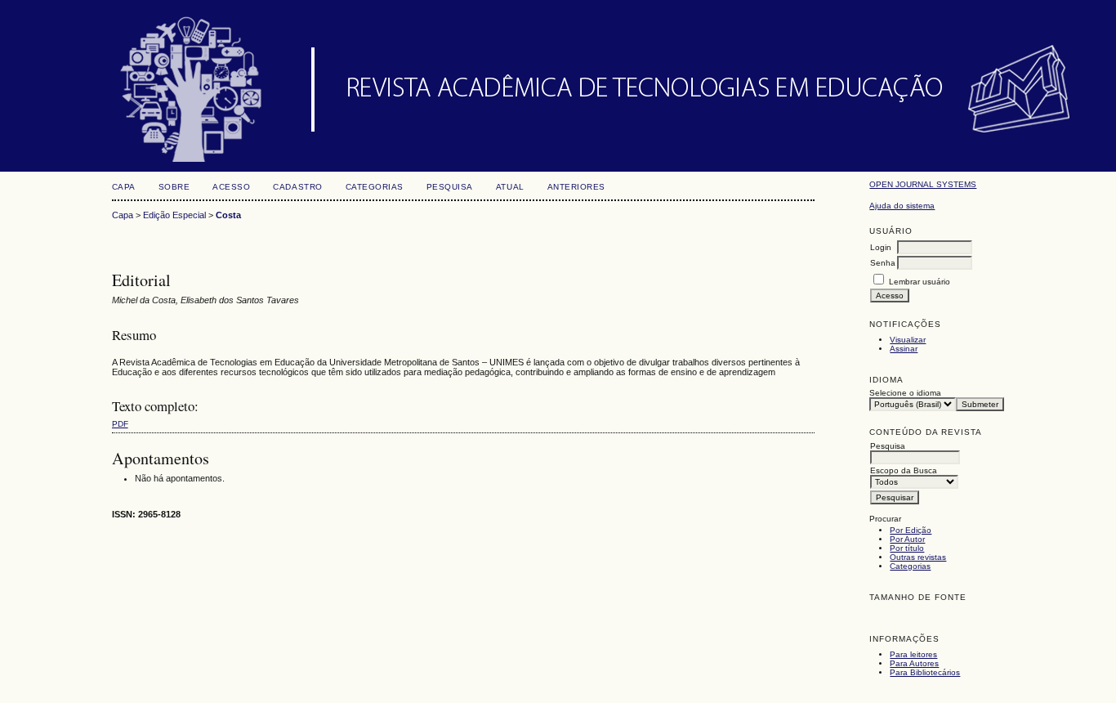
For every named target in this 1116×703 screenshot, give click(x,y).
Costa (228, 215)
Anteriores (576, 186)
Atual (510, 186)
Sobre (174, 186)
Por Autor (907, 539)
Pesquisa (449, 186)
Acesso (231, 186)
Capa (124, 186)
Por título (907, 548)
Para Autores (914, 663)
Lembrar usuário (919, 281)
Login (880, 247)
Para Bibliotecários (925, 672)
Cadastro (297, 186)
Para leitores (913, 654)
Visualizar (908, 339)
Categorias (910, 566)
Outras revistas (918, 557)
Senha (882, 262)
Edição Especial (174, 215)
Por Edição (910, 530)
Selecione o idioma (905, 392)
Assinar (903, 348)
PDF (120, 423)
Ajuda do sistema (902, 205)
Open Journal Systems (922, 184)
